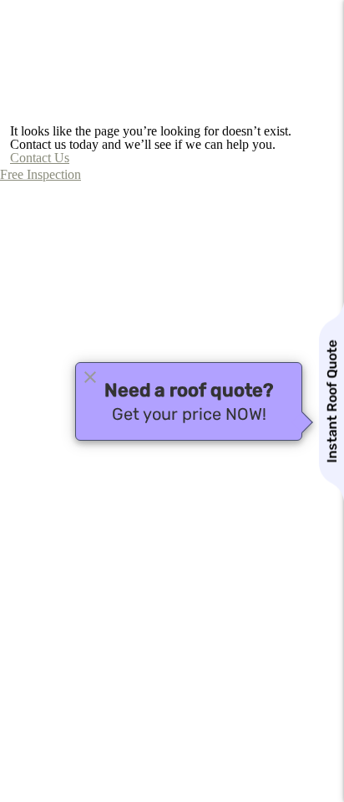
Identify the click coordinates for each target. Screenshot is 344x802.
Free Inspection (40, 174)
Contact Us (39, 158)
